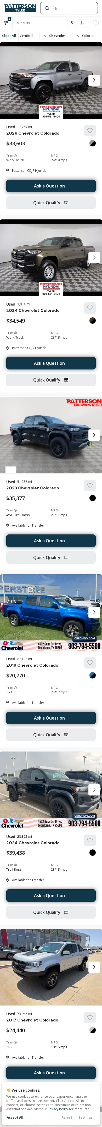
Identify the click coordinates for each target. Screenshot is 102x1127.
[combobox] (68, 8)
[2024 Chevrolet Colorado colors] (92, 320)
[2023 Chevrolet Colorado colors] (92, 498)
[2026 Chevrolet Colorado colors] (92, 143)
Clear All (9, 35)
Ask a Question (49, 186)
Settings (85, 1117)
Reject (66, 1117)
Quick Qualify (47, 203)
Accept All (15, 1117)
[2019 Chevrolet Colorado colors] (92, 675)
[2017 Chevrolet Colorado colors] (92, 1030)
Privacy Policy (58, 1109)
